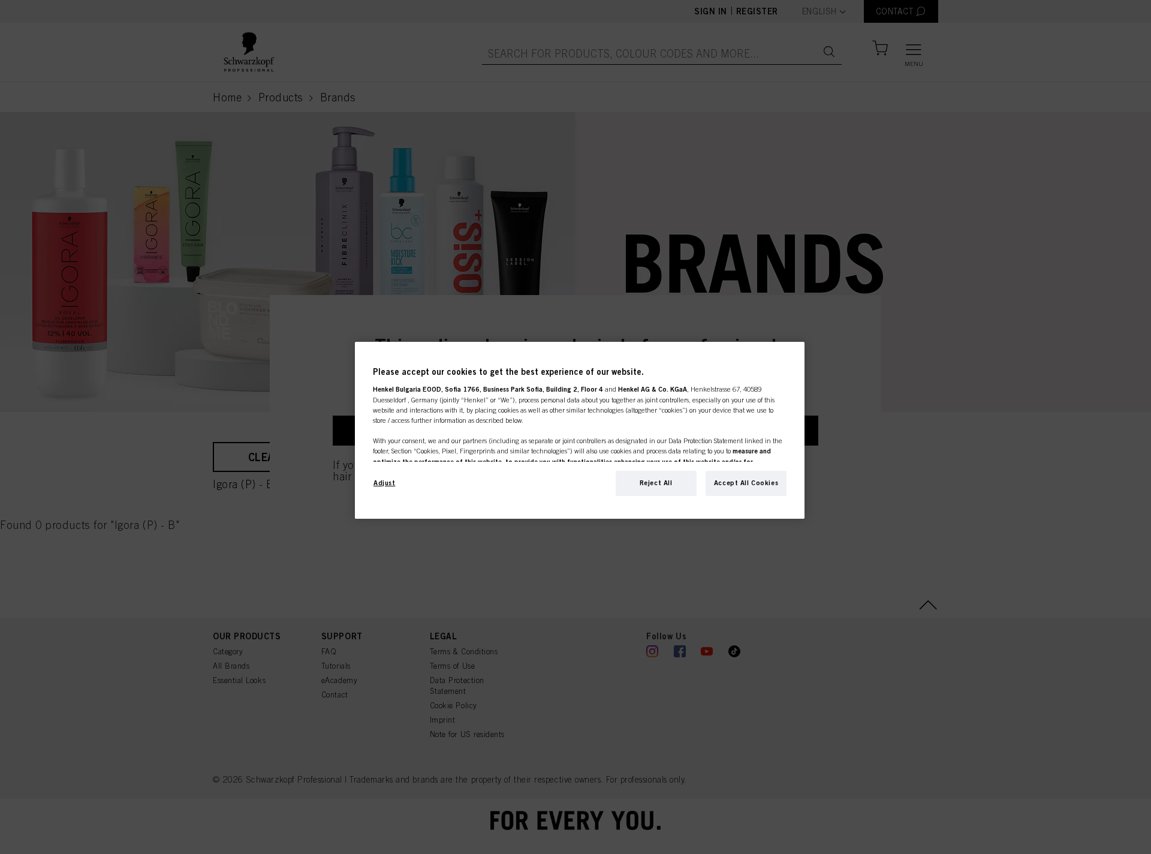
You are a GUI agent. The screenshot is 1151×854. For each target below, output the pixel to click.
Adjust (384, 483)
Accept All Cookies (746, 483)
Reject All (656, 483)
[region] (580, 430)
